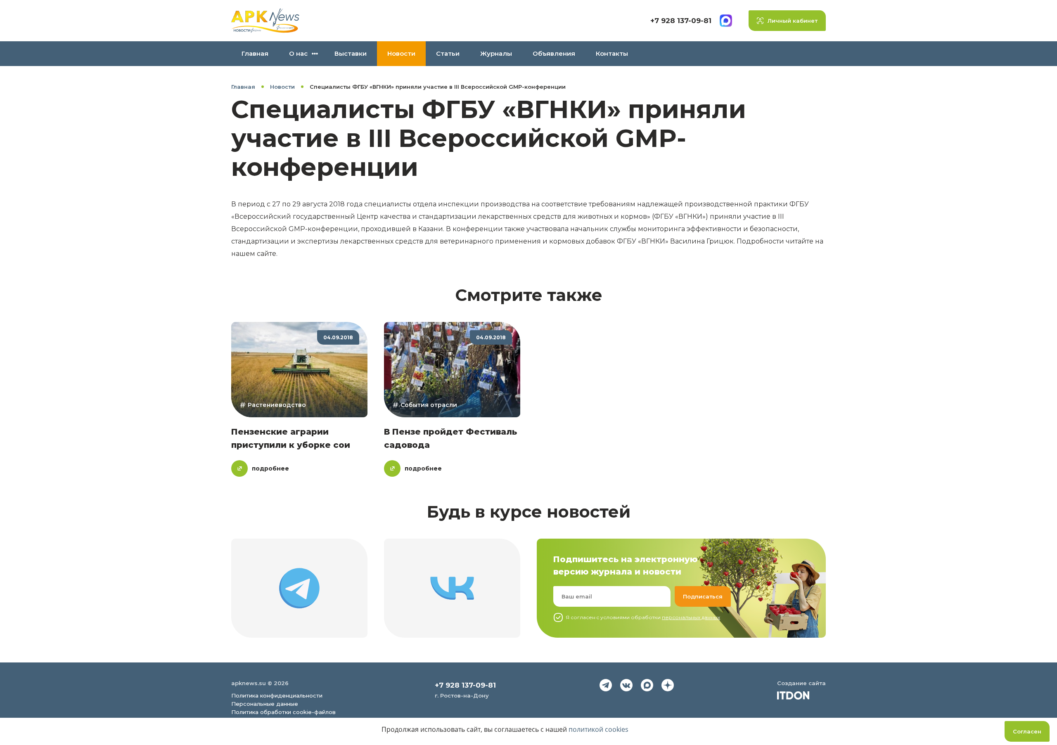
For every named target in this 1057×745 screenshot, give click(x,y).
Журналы (496, 53)
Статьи (448, 53)
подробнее (270, 468)
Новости (401, 53)
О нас (298, 53)
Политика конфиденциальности (276, 695)
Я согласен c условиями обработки (643, 617)
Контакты (612, 53)
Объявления (554, 53)
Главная (255, 53)
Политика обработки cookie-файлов (283, 712)
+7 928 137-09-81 (680, 21)
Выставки (350, 53)
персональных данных (691, 617)
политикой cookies (598, 729)
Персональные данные (264, 703)
